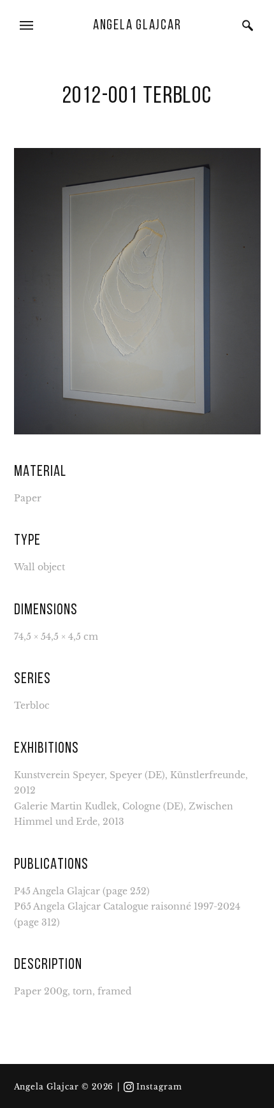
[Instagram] (129, 1087)
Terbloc (32, 705)
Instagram (159, 1087)
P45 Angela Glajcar (57, 891)
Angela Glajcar (137, 25)
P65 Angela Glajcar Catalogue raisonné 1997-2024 (127, 906)
